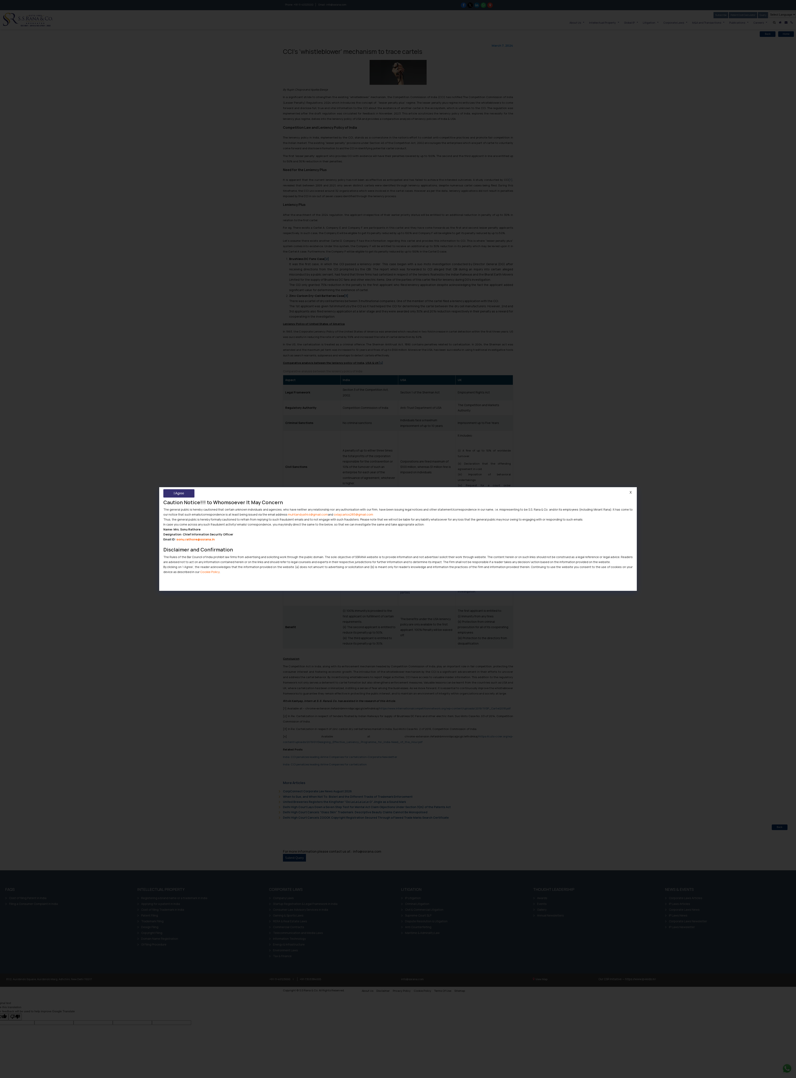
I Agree (179, 493)
